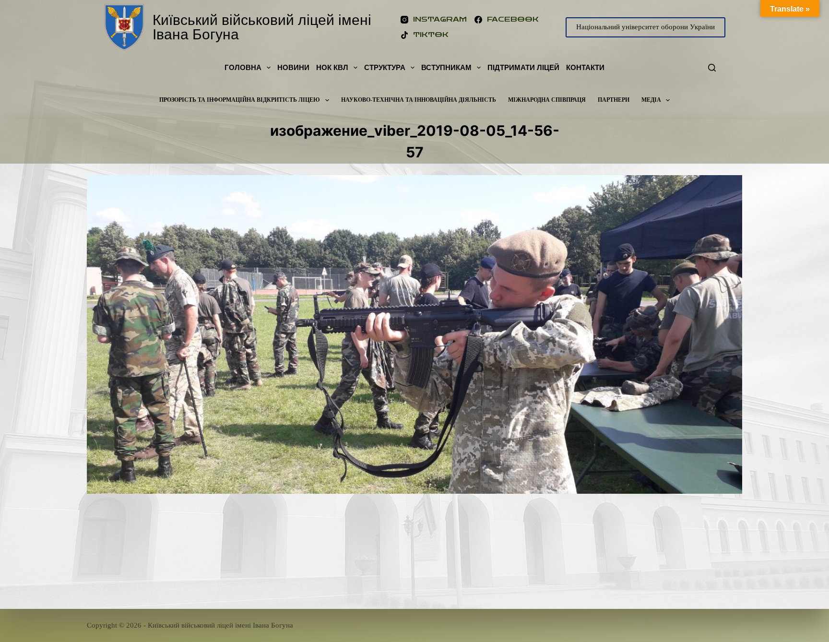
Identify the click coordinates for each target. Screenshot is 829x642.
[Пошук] (712, 67)
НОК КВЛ (332, 67)
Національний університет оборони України (645, 27)
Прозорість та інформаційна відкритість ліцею (239, 99)
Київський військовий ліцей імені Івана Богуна (262, 27)
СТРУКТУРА (384, 67)
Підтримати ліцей (523, 67)
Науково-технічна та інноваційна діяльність (418, 99)
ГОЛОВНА (243, 67)
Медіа (651, 99)
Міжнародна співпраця (547, 99)
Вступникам (446, 67)
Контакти (585, 67)
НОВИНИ (293, 67)
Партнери (613, 99)
